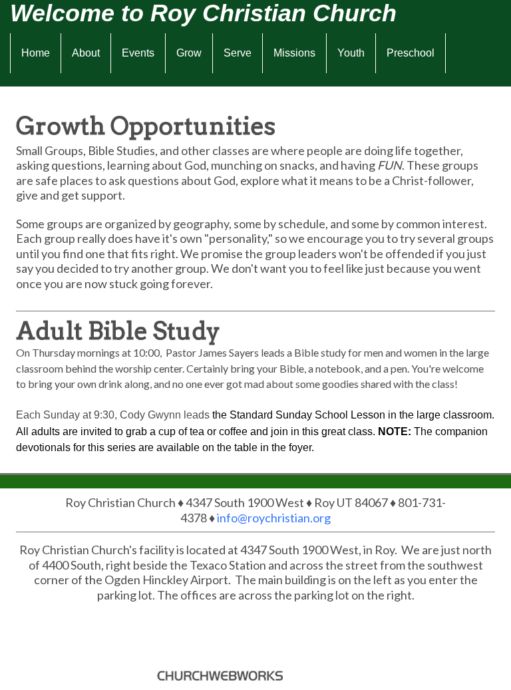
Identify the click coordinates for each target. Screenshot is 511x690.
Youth (351, 53)
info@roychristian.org (274, 517)
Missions (294, 53)
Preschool (410, 53)
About (86, 53)
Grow (189, 53)
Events (138, 53)
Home (35, 53)
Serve (238, 53)
